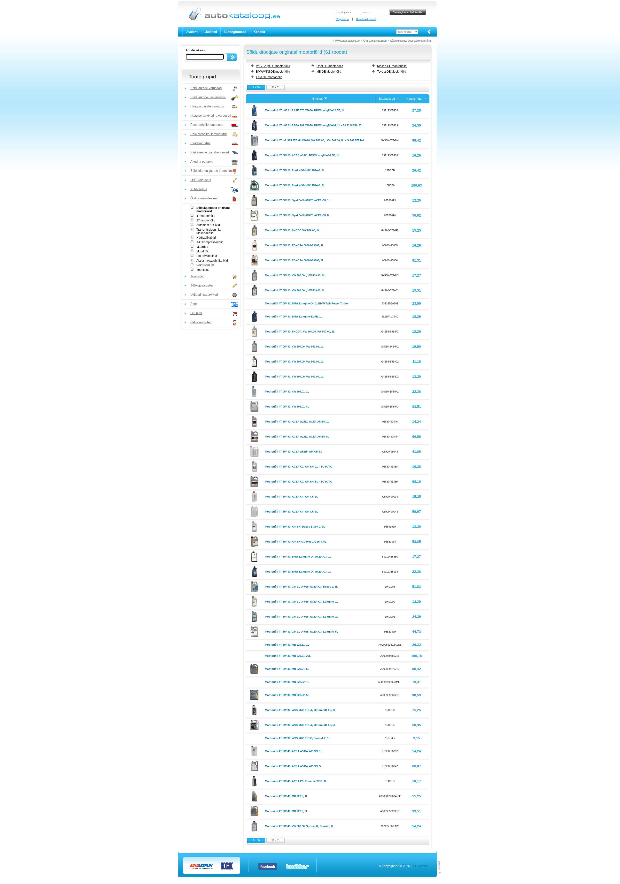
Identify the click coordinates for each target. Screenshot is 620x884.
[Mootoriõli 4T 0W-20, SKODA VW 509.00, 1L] (255, 230)
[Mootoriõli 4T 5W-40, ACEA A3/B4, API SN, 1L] (255, 750)
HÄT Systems (419, 866)
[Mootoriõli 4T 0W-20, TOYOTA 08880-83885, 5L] (255, 260)
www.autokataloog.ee (347, 40)
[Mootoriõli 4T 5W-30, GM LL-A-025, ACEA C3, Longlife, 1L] (255, 601)
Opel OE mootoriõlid (330, 66)
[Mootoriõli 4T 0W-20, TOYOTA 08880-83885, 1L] (255, 245)
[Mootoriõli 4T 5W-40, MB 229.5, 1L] (255, 795)
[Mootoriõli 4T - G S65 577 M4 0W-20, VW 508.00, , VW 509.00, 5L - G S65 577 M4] (255, 140)
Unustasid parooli (366, 19)
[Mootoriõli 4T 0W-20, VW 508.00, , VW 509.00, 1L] (255, 275)
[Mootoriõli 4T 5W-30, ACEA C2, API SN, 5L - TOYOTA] (254, 481)
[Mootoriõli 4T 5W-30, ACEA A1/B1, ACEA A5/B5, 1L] (255, 421)
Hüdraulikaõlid (206, 237)
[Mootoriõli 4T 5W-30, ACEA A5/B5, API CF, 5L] (255, 451)
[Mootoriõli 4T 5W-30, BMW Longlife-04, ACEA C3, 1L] (255, 556)
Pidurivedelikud (206, 256)
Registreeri (342, 19)
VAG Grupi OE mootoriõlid (273, 66)
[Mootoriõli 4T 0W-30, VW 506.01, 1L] (255, 391)
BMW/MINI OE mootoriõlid (273, 71)
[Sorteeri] (325, 98)
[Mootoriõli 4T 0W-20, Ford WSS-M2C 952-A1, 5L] (255, 185)
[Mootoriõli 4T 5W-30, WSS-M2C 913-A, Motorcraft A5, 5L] (255, 724)
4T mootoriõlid (205, 216)
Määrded (202, 247)
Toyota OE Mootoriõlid (391, 71)
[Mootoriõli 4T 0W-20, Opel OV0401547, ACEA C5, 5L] (255, 215)
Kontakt (259, 32)
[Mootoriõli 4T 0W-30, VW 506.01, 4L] (255, 406)
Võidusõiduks (205, 265)
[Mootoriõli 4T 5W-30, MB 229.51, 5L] (255, 668)
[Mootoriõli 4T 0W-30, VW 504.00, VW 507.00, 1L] (255, 346)
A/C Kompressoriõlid (210, 242)
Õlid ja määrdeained (375, 40)
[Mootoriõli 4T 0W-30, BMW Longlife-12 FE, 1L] (255, 316)
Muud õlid (202, 251)
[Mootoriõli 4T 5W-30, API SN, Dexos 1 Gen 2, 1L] (255, 526)
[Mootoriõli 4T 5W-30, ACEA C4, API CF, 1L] (255, 496)
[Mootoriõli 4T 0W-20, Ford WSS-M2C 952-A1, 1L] (255, 170)
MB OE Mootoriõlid (329, 71)
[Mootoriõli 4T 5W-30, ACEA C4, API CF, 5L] (255, 511)
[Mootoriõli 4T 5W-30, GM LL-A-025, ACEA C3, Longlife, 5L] (254, 631)
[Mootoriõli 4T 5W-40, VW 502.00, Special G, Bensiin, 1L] (254, 825)
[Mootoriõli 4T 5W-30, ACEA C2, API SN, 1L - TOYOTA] (255, 466)
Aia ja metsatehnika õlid (212, 260)
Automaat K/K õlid (208, 225)
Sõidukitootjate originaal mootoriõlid (410, 40)
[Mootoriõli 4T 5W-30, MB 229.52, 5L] (255, 694)
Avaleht (191, 32)
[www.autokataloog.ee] (234, 19)
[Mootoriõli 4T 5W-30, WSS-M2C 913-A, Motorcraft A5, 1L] (255, 709)
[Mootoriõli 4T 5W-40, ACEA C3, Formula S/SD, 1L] (255, 780)
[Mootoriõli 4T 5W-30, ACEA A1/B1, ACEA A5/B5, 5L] (254, 436)
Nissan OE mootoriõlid (392, 66)
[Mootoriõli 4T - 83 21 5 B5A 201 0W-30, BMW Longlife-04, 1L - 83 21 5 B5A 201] (255, 125)
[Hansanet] (439, 876)
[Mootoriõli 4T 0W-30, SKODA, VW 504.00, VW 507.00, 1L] (255, 331)
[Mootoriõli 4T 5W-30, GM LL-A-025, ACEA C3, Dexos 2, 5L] (255, 586)
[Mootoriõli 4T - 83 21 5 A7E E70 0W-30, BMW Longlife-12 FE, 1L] (255, 110)
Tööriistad (202, 270)
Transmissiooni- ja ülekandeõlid (208, 231)
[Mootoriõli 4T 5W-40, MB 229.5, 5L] (255, 810)
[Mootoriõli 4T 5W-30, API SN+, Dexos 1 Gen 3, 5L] (255, 541)
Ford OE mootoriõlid (269, 77)
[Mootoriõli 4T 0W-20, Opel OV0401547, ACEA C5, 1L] (254, 200)
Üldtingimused (235, 32)
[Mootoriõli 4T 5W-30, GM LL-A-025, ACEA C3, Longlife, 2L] (255, 616)
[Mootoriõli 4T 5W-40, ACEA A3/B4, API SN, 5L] (255, 765)
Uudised (211, 32)
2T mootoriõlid (205, 220)
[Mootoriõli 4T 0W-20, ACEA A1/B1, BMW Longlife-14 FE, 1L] (255, 155)
